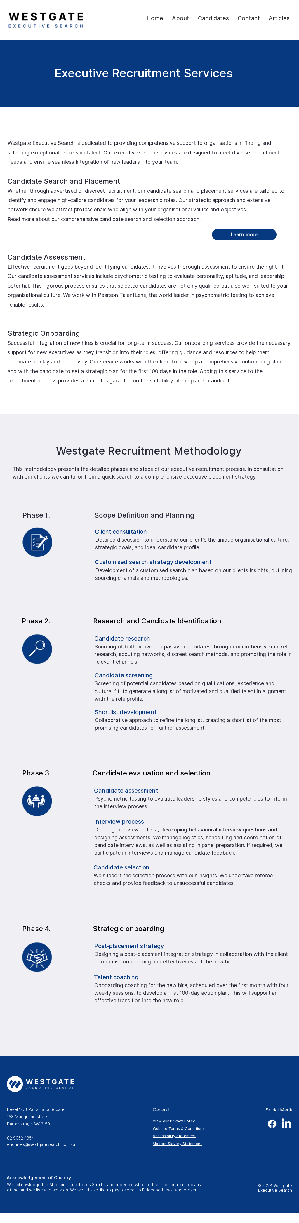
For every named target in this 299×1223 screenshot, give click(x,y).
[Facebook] (272, 1124)
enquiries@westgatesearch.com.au (41, 1144)
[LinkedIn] (286, 1124)
